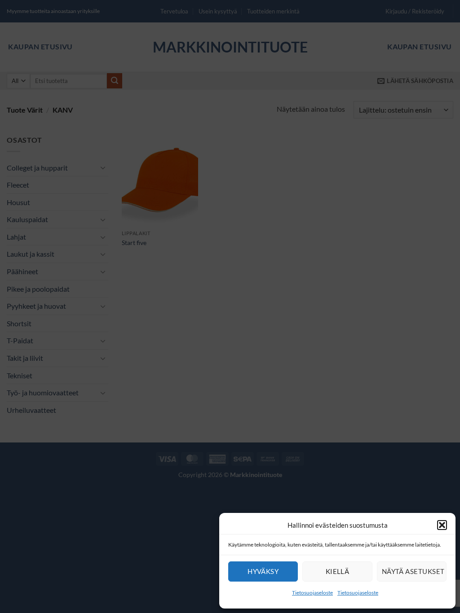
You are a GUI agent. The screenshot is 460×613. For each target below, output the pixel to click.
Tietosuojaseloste (312, 592)
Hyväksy (263, 571)
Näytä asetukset (413, 571)
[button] (442, 525)
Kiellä (337, 571)
